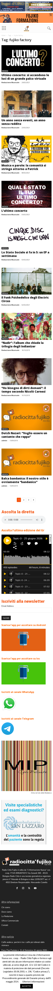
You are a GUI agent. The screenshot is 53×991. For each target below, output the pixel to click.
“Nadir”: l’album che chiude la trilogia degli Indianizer (22, 344)
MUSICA (5, 71)
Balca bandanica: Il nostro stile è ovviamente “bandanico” (24, 480)
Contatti (4, 925)
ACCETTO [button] (26, 986)
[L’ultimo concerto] (26, 194)
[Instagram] (24, 888)
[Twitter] (30, 888)
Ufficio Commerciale (10, 921)
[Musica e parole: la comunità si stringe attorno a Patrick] (26, 149)
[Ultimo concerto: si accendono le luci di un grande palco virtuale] (26, 58)
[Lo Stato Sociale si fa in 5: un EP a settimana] (26, 236)
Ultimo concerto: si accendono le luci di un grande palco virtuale (25, 77)
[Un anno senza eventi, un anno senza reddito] (26, 103)
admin (4, 440)
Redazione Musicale (10, 82)
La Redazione (7, 916)
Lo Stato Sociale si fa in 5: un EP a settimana (25, 254)
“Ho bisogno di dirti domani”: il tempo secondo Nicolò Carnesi (23, 389)
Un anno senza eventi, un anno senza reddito (23, 122)
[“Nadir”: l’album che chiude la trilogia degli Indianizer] (26, 326)
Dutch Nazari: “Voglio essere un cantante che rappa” (24, 435)
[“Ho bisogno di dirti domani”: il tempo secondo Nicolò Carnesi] (26, 371)
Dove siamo (6, 912)
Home (3, 35)
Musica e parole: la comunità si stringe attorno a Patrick (23, 167)
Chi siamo (5, 907)
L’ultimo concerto (14, 211)
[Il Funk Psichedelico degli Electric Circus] (26, 281)
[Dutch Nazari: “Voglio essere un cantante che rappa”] (26, 416)
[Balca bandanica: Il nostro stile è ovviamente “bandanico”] (26, 462)
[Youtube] (35, 888)
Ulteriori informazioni (33, 981)
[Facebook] (18, 888)
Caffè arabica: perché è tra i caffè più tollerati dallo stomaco (22, 943)
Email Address (7, 606)
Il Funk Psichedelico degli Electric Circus (25, 299)
